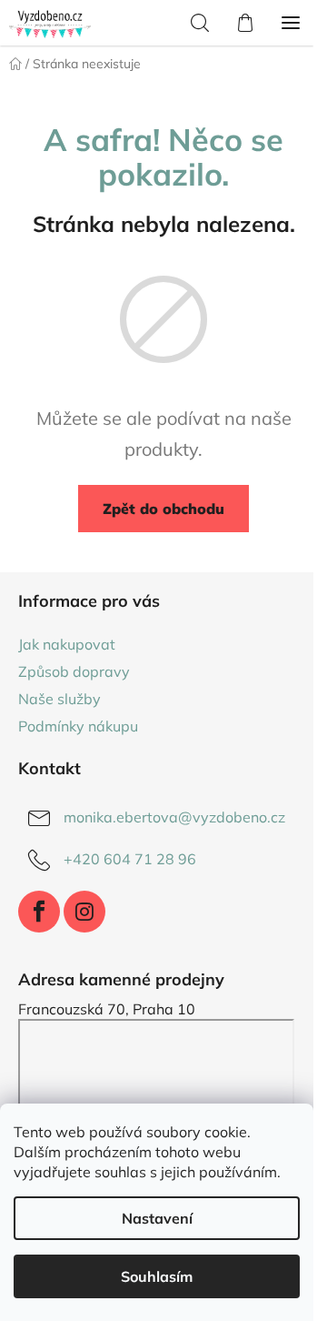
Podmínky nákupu (78, 726)
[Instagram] (84, 912)
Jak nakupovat (66, 644)
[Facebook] (39, 912)
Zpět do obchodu (163, 508)
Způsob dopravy (74, 671)
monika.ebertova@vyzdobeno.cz (174, 817)
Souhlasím (157, 1276)
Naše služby (59, 699)
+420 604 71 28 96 (130, 859)
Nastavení (157, 1218)
